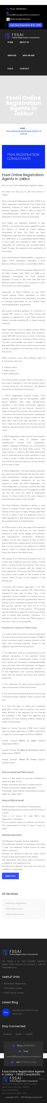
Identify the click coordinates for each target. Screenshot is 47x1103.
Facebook (7, 1034)
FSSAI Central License (15, 914)
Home (10, 42)
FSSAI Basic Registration (16, 903)
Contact (24, 68)
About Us (24, 42)
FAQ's (10, 68)
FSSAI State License (14, 909)
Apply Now (10, 876)
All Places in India (26, 1062)
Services (12, 55)
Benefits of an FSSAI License (25, 1010)
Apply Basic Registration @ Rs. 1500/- (25, 25)
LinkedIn (29, 1034)
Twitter (19, 1034)
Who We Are (28, 55)
